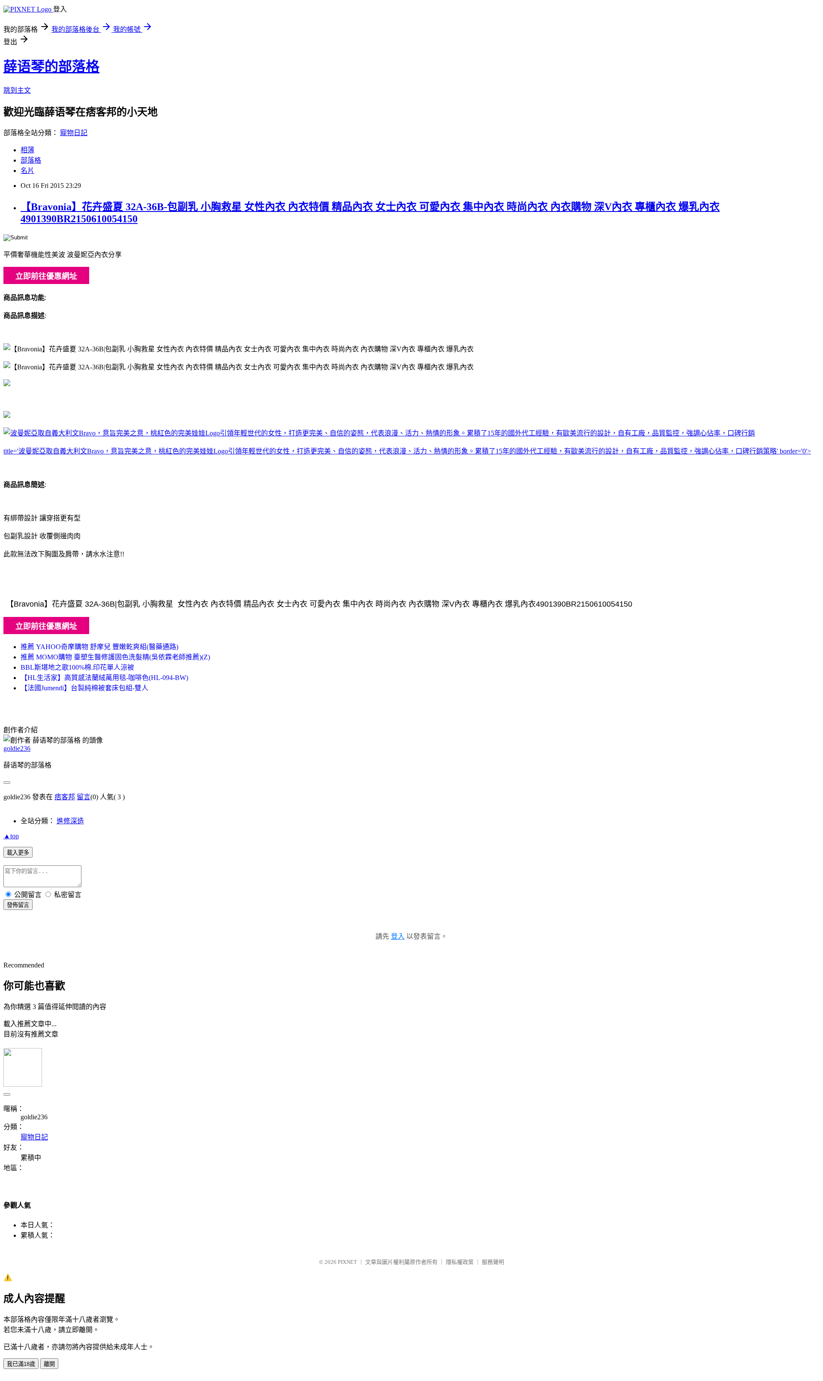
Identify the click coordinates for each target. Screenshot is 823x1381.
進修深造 (70, 821)
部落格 (31, 160)
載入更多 (18, 852)
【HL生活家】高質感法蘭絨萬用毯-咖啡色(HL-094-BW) (104, 677)
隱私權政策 (460, 1262)
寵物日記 (73, 132)
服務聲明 (493, 1262)
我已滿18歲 (21, 1364)
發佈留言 (18, 905)
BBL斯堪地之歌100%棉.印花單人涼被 (77, 667)
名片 (27, 170)
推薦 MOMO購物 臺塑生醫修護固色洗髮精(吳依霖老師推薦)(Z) (115, 657)
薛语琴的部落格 (51, 66)
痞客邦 (64, 797)
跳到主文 (17, 90)
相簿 (27, 150)
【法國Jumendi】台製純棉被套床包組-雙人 (84, 688)
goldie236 (16, 748)
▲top (11, 836)
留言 (83, 797)
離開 (49, 1364)
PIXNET (347, 1262)
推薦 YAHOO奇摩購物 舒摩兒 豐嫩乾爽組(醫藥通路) (99, 646)
